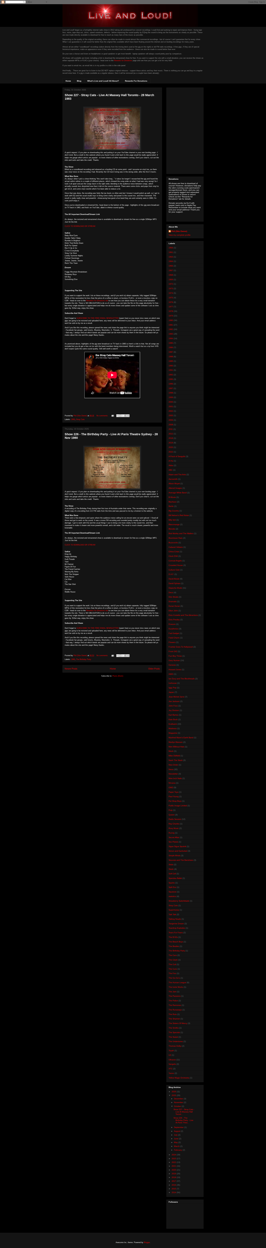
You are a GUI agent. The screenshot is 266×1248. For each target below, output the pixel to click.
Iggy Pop (172, 688)
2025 (174, 1095)
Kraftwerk (173, 724)
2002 (171, 411)
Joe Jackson (174, 701)
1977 (171, 307)
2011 (171, 429)
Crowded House (176, 565)
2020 (171, 447)
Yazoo (171, 1073)
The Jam (172, 991)
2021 (174, 1166)
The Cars (173, 955)
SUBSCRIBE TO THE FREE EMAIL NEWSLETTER (97, 318)
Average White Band (178, 493)
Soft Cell (172, 874)
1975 (171, 298)
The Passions (175, 996)
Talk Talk (172, 914)
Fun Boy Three (175, 656)
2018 (171, 438)
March (177, 1146)
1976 (171, 302)
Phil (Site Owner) (179, 231)
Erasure (172, 624)
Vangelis (172, 1064)
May (176, 1142)
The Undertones (176, 1041)
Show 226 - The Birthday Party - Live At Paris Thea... (183, 1120)
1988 (171, 356)
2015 (174, 1189)
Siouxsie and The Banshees (181, 860)
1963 (171, 257)
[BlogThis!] (120, 415)
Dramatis (173, 601)
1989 (171, 361)
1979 (171, 316)
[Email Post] (113, 416)
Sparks (172, 883)
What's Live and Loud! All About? (103, 81)
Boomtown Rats (175, 538)
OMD (171, 787)
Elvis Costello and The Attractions (183, 615)
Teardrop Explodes (177, 928)
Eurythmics (173, 629)
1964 (171, 261)
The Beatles (174, 946)
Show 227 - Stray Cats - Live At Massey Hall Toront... (183, 1111)
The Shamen (174, 1019)
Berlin (171, 506)
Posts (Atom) (117, 676)
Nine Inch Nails (175, 778)
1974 (171, 293)
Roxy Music (174, 828)
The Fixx (172, 973)
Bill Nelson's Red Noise (179, 515)
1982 (171, 329)
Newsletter (173, 774)
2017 (174, 1181)
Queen (172, 815)
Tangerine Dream (176, 923)
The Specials (174, 1032)
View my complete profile (179, 235)
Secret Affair (174, 837)
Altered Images (175, 488)
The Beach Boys (176, 942)
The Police (173, 1000)
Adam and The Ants (177, 474)
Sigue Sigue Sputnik (177, 846)
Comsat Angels (175, 561)
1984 (171, 338)
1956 (171, 248)
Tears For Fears (176, 932)
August (177, 1131)
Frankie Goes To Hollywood (181, 647)
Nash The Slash (176, 760)
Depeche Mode (175, 588)
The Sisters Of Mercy (178, 1023)
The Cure (173, 969)
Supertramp (174, 910)
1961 (171, 252)
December (179, 1099)
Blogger (147, 1242)
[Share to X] (123, 415)
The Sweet (173, 1037)
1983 (73, 419)
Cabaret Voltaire (176, 547)
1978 (171, 311)
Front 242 (173, 651)
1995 (171, 379)
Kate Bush (173, 719)
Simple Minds (174, 855)
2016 (174, 1185)
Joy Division (174, 710)
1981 (171, 325)
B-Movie (172, 497)
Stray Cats (80, 419)
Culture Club (174, 570)
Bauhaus (172, 502)
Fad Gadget (174, 633)
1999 (171, 397)
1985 (171, 343)
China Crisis (174, 551)
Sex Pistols (173, 842)
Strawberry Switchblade (179, 901)
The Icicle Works (176, 987)
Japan (171, 692)
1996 (171, 384)
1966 (171, 266)
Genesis (172, 665)
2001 (171, 406)
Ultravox (172, 1060)
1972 (171, 284)
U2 (170, 1055)
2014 (174, 1192)
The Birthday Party (83, 659)
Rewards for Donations (123, 60)
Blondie (172, 529)
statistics (172, 896)
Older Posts (154, 669)
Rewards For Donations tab (97, 301)
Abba (171, 465)
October (178, 1106)
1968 (171, 275)
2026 (174, 1091)
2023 (174, 1158)
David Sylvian (174, 583)
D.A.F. (171, 574)
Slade (171, 869)
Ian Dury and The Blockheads (182, 679)
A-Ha (171, 461)
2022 (171, 452)
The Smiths (174, 1028)
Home (68, 81)
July (176, 1135)
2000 (171, 402)
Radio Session (175, 819)
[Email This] (117, 415)
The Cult (172, 964)
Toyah (171, 1050)
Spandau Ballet (175, 878)
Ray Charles (174, 824)
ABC (170, 470)
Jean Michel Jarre (176, 697)
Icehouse (173, 683)
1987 (171, 352)
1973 (171, 288)
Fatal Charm (174, 638)
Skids (171, 864)
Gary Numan (174, 660)
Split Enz (172, 887)
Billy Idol (172, 520)
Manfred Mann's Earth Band (181, 737)
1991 (171, 370)
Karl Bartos (173, 715)
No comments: (102, 416)
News (171, 769)
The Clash (173, 960)
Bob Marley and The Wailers (181, 533)
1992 (171, 375)
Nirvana (172, 783)
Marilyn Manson (176, 742)
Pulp (170, 810)
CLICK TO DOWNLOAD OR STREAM (80, 226)
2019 (171, 443)
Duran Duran (174, 606)
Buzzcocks (173, 542)
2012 (171, 434)
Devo (171, 592)
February (178, 1150)
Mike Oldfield (174, 756)
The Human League (177, 982)
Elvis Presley (174, 619)
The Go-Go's (174, 978)
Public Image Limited (178, 805)
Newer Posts (71, 669)
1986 (171, 347)
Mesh (171, 751)
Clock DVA (173, 556)
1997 (171, 388)
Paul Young (174, 796)
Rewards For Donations (136, 81)
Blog (79, 81)
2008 (171, 424)
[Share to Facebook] (125, 415)
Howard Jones (175, 669)
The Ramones (175, 1005)
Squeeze (172, 892)
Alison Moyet (174, 483)
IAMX (171, 674)
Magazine (173, 733)
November (179, 1102)
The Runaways (175, 1010)
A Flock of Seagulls (177, 456)
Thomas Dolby (175, 1046)
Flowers (172, 642)
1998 (171, 393)
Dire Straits (173, 597)
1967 (171, 270)
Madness (173, 728)
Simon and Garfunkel (178, 851)
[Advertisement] (185, 130)
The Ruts (173, 1014)
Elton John (173, 610)
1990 (171, 366)
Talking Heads (175, 919)
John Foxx (173, 706)
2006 (171, 420)
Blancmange (174, 524)
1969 (171, 279)
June (176, 1139)
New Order (173, 765)
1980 (73, 659)
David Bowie (174, 579)
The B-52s (173, 937)
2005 (171, 415)
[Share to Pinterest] (128, 415)
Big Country (174, 511)
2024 (174, 1155)
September (179, 1127)
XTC (170, 1069)
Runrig (171, 833)
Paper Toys (173, 792)
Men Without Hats (176, 747)
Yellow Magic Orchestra (179, 1078)
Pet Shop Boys (175, 801)
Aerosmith (173, 479)
